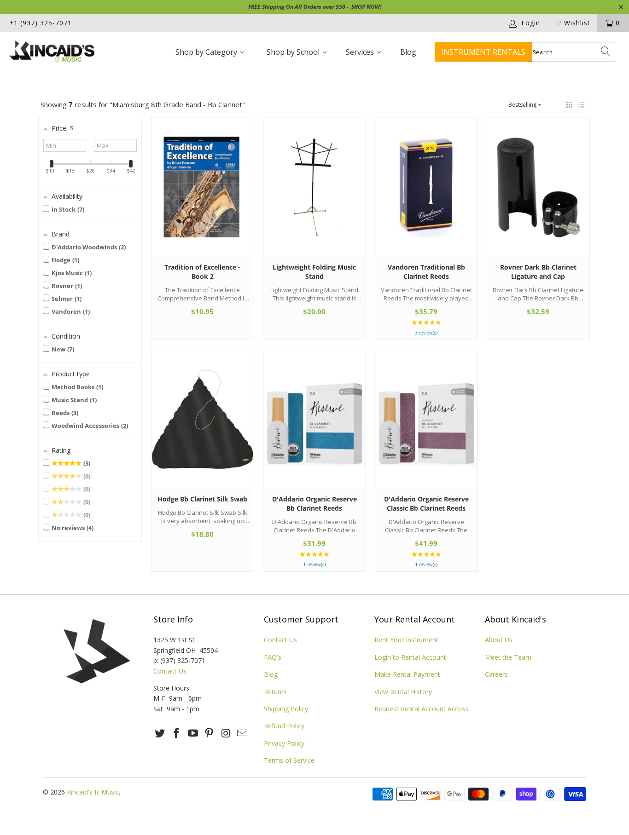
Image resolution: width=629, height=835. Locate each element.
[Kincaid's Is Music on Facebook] (177, 733)
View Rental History (403, 691)
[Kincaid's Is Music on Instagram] (226, 733)
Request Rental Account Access (421, 708)
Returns (275, 691)
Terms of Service (289, 760)
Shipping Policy (286, 708)
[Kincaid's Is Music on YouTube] (193, 733)
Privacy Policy (284, 743)
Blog (271, 674)
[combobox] (571, 52)
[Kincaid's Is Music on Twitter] (160, 733)
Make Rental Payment (407, 674)
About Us (499, 639)
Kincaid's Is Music (93, 792)
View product (202, 195)
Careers (496, 674)
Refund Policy (284, 725)
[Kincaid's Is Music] (55, 52)
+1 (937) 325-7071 (40, 22)
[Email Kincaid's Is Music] (242, 733)
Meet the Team (508, 657)
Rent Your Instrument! (407, 639)
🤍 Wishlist (571, 22)
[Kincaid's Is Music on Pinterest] (209, 733)
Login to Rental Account (410, 657)
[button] (569, 104)
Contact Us (169, 671)
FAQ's (272, 657)
